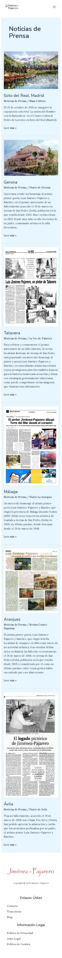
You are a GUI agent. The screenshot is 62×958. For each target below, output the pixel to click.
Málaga (11, 491)
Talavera (12, 333)
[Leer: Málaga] (31, 445)
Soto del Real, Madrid (24, 95)
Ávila (8, 804)
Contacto (12, 906)
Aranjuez (12, 619)
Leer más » (10, 128)
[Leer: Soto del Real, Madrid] (31, 70)
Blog (9, 917)
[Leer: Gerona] (31, 157)
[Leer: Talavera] (31, 286)
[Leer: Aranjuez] (31, 580)
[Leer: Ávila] (31, 744)
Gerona (10, 182)
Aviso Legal (13, 938)
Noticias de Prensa (15, 101)
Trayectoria (14, 911)
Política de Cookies (18, 944)
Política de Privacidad (20, 933)
